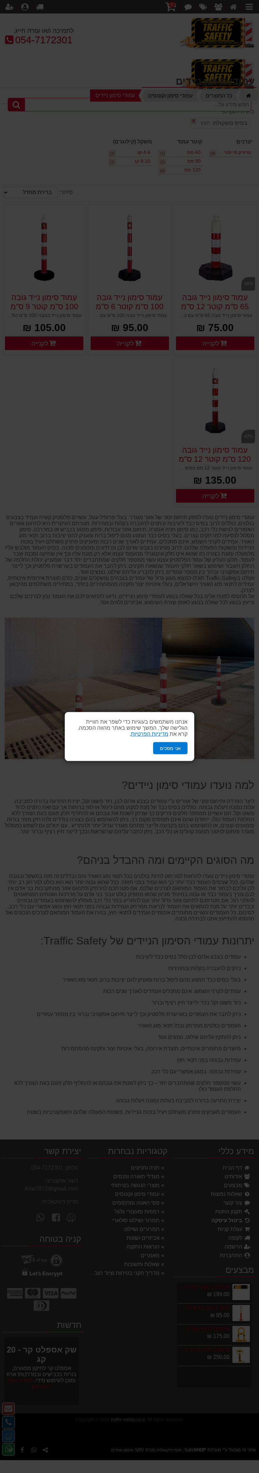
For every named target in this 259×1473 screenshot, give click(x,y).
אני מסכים (170, 748)
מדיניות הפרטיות (149, 733)
